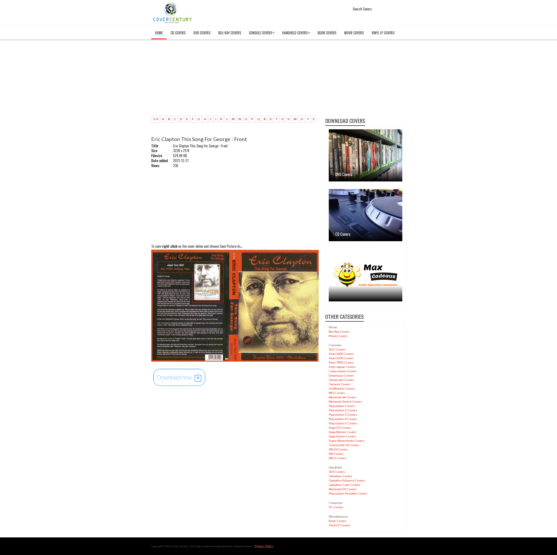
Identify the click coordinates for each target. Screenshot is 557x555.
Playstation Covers (342, 406)
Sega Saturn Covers (342, 436)
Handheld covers (295, 32)
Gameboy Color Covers (344, 485)
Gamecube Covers (341, 380)
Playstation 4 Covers (343, 419)
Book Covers (327, 32)
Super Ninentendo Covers (346, 440)
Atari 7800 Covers (341, 362)
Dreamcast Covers (341, 375)
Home (159, 32)
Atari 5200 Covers (341, 358)
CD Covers (178, 32)
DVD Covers (201, 32)
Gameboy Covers (340, 476)
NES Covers (337, 393)
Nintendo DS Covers (343, 489)
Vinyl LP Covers (383, 32)
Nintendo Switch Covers (345, 401)
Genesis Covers (340, 384)
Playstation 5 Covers (343, 423)
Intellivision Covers (342, 388)
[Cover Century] (173, 13)
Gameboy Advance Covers (347, 480)
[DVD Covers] (365, 155)
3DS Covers (337, 472)
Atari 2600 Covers (341, 354)
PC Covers (336, 507)
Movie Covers (354, 32)
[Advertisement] (235, 79)
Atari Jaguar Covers (342, 367)
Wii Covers (336, 453)
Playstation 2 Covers (343, 410)
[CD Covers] (365, 215)
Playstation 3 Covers (343, 414)
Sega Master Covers (342, 432)
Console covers (260, 32)
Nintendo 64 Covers (342, 397)
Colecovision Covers (343, 371)
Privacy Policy (264, 546)
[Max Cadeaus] (365, 275)
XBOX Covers (338, 449)
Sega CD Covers (340, 427)
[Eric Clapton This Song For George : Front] (179, 377)
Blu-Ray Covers (229, 32)
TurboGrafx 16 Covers (344, 445)
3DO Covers (337, 349)
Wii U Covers (337, 458)
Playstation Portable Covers (348, 493)
